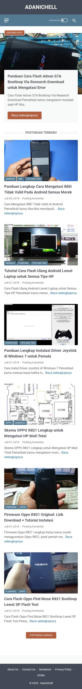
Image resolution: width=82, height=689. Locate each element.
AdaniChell (41, 7)
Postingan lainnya (41, 635)
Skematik (20, 423)
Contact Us (28, 669)
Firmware (11, 507)
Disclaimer (45, 669)
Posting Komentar (33, 198)
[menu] (8, 20)
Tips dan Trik (33, 179)
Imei (20, 179)
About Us (12, 669)
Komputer (11, 343)
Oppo (8, 423)
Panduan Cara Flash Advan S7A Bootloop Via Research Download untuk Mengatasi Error (36, 82)
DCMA (41, 675)
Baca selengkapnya (26, 115)
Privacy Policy (63, 669)
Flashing (23, 263)
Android (10, 179)
